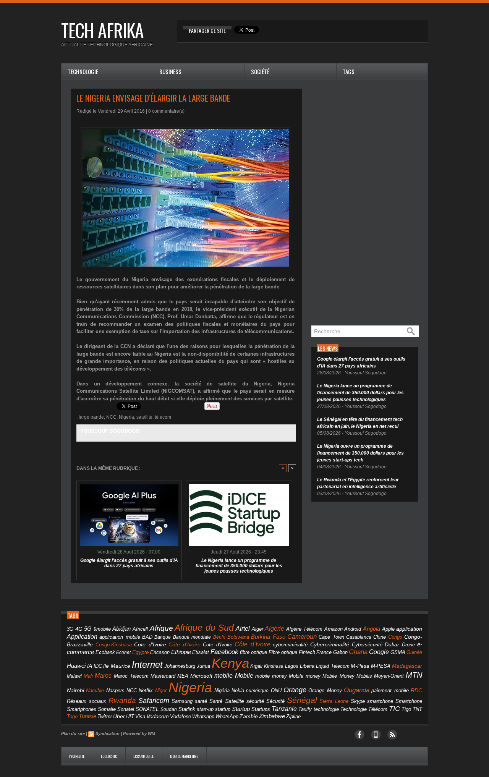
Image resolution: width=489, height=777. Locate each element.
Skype (358, 701)
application (409, 629)
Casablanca (358, 637)
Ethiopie (181, 652)
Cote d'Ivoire (150, 645)
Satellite (234, 701)
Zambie (249, 716)
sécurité (255, 701)
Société (260, 71)
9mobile (102, 629)
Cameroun (302, 636)
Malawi (74, 676)
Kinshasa (273, 666)
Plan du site (73, 733)
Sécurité (275, 701)
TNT (417, 709)
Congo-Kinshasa (114, 645)
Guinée (414, 652)
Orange (294, 690)
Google (379, 651)
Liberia (307, 666)
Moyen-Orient (389, 676)
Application (82, 636)
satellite (144, 417)
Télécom (377, 709)
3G (70, 629)
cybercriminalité (290, 645)
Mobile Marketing (184, 756)
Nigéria (222, 690)
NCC (111, 417)
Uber (119, 716)
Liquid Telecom (333, 666)
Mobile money (305, 676)
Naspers (115, 690)
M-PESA (380, 666)
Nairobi (75, 690)
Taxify (305, 709)
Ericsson (160, 652)
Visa (140, 716)
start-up (205, 709)
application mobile (119, 637)
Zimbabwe (272, 716)
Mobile (244, 675)
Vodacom (157, 716)
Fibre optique (283, 652)
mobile (223, 675)
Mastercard (163, 676)
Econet (123, 652)
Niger (161, 690)
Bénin (219, 637)
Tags (349, 71)
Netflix (146, 690)
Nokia (238, 690)
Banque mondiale (192, 637)
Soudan (168, 709)
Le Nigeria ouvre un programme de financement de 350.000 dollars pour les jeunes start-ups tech (360, 453)
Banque (162, 637)
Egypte (140, 652)
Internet (147, 664)
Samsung (182, 701)
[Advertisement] (368, 203)
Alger (257, 629)
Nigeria (126, 417)
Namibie (95, 690)
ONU (276, 690)
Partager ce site (207, 30)
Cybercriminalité (329, 645)
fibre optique (253, 652)
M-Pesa (360, 666)
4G (79, 629)
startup (222, 709)
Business (170, 71)
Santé (215, 701)
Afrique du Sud (204, 628)
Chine (379, 637)
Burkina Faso (268, 636)
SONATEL (147, 709)
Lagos (291, 666)
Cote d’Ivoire (217, 645)
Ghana (358, 652)
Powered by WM (139, 733)
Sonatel (125, 709)
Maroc (103, 675)
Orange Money (325, 690)
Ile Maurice (116, 666)
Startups (260, 709)
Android (352, 629)
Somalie (107, 709)
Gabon (340, 652)
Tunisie (87, 716)
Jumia (203, 666)
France (324, 652)
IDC (98, 666)
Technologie (83, 71)
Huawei (76, 665)
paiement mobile (389, 690)
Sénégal (302, 700)
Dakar (392, 644)
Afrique (161, 628)
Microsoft (201, 676)
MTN (414, 675)
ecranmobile (143, 756)
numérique (257, 690)
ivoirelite (77, 756)
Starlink (186, 709)
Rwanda (122, 700)
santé (201, 701)
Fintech (307, 652)
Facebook (224, 652)
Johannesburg (179, 666)
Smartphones (81, 709)
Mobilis (364, 676)
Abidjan (121, 628)
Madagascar (407, 666)
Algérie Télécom (304, 629)
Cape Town (331, 637)
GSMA (397, 652)
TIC (394, 708)
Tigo (406, 709)
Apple (388, 629)
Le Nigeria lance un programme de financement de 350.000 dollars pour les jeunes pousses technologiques (239, 566)
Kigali (256, 666)
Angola (371, 629)
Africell (140, 629)
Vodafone (180, 716)
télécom (163, 417)
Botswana (238, 637)
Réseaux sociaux (86, 701)
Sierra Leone (333, 701)
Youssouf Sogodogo (109, 431)
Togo (72, 716)
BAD (147, 637)
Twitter (104, 716)
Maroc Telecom (131, 676)
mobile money (271, 676)
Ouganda (356, 690)
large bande (91, 417)
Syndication (108, 733)
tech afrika (102, 30)
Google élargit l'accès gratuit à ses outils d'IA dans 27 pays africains (129, 563)
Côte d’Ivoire (252, 644)
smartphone (380, 701)
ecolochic (109, 756)
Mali (88, 676)
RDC (416, 690)
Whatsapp (203, 716)
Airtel (243, 628)
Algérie (274, 628)
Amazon (333, 629)
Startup (241, 709)
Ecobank (105, 652)
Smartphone (408, 701)
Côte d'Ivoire (184, 644)
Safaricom (153, 700)
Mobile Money (338, 676)
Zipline (293, 716)
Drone (408, 645)
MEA (182, 676)
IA (89, 666)
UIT (130, 716)
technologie (326, 709)
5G (88, 629)
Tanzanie (284, 708)
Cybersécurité (367, 645)
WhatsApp (226, 716)
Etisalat (200, 652)
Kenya (230, 663)
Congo (395, 637)
